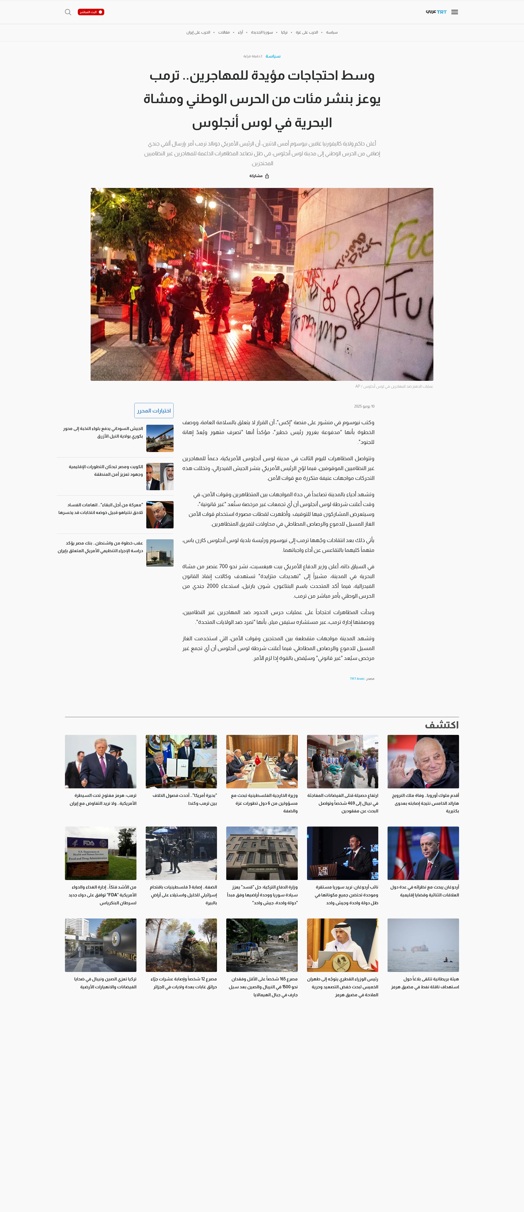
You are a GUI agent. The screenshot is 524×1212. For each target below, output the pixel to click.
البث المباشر (88, 12)
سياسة (273, 56)
